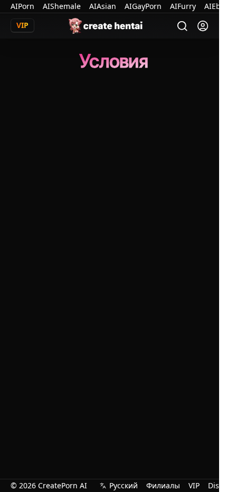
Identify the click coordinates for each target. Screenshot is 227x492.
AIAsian (102, 6)
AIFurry (183, 6)
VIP (194, 485)
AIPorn (22, 6)
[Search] (182, 26)
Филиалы (163, 485)
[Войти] (203, 26)
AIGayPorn (143, 6)
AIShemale (62, 6)
